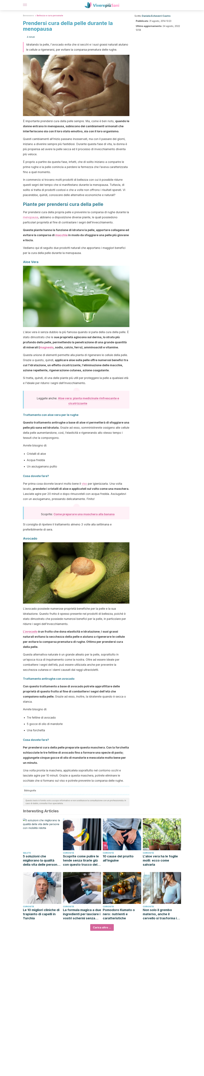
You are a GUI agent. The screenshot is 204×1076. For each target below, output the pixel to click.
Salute (27, 853)
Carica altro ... (102, 927)
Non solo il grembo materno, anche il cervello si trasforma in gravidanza (161, 914)
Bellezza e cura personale (50, 15)
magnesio (47, 347)
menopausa (30, 217)
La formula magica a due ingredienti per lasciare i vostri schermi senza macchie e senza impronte (82, 914)
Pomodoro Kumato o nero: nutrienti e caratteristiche (119, 914)
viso (84, 483)
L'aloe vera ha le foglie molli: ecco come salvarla (160, 860)
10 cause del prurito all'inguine (118, 858)
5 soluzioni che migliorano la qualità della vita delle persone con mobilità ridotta (41, 860)
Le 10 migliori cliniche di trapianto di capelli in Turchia (41, 914)
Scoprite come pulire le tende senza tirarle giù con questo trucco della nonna (81, 860)
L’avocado (30, 631)
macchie (61, 235)
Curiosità (68, 853)
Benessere (28, 15)
